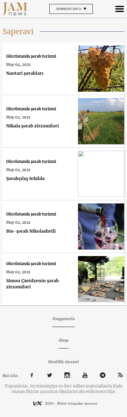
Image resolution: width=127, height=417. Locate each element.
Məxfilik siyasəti (63, 361)
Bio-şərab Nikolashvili (31, 231)
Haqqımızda (63, 318)
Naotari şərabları (24, 73)
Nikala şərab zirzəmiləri (32, 126)
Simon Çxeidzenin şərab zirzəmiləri (32, 284)
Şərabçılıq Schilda (25, 178)
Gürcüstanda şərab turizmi (31, 56)
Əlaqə (64, 340)
